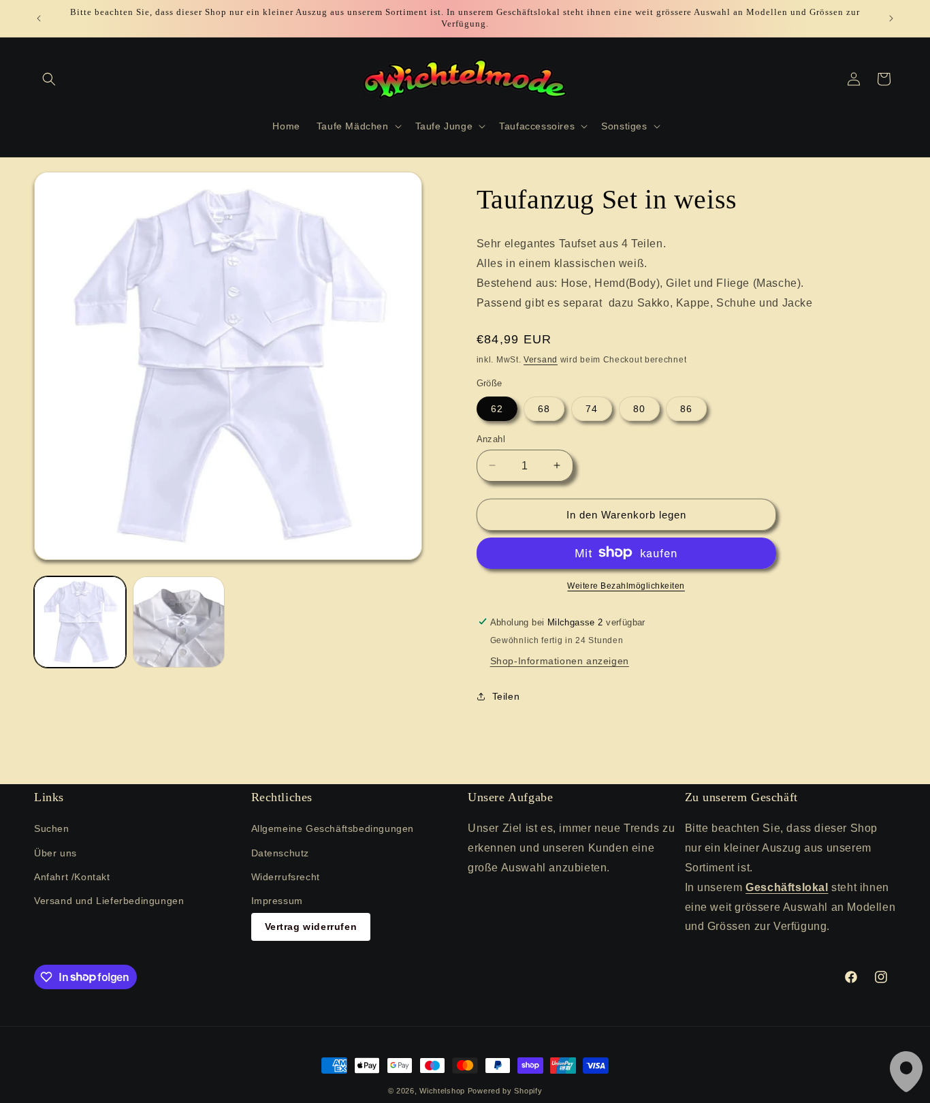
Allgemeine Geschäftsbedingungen (333, 829)
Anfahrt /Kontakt (72, 876)
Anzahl (491, 438)
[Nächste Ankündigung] (891, 18)
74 (592, 408)
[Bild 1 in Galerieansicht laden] (80, 622)
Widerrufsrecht (285, 876)
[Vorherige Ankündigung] (39, 18)
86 (686, 408)
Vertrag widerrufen (311, 926)
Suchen (51, 829)
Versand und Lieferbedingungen (109, 900)
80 (639, 408)
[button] (49, 79)
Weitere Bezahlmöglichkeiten (626, 585)
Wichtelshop (442, 1091)
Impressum (277, 900)
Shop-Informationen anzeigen (559, 660)
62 (497, 408)
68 (544, 408)
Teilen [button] (506, 696)
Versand (541, 359)
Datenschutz (280, 853)
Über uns (55, 853)
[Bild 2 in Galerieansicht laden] (179, 622)
